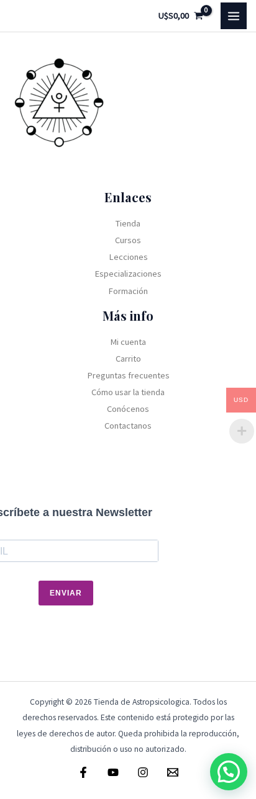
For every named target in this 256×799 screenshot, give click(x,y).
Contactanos (128, 425)
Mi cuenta (128, 341)
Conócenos (128, 408)
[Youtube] (113, 772)
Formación (128, 291)
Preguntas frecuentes (128, 375)
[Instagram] (143, 772)
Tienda (128, 223)
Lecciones (128, 256)
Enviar (66, 593)
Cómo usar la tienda (128, 392)
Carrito (128, 358)
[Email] (172, 772)
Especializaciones (128, 273)
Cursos (128, 240)
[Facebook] (83, 772)
